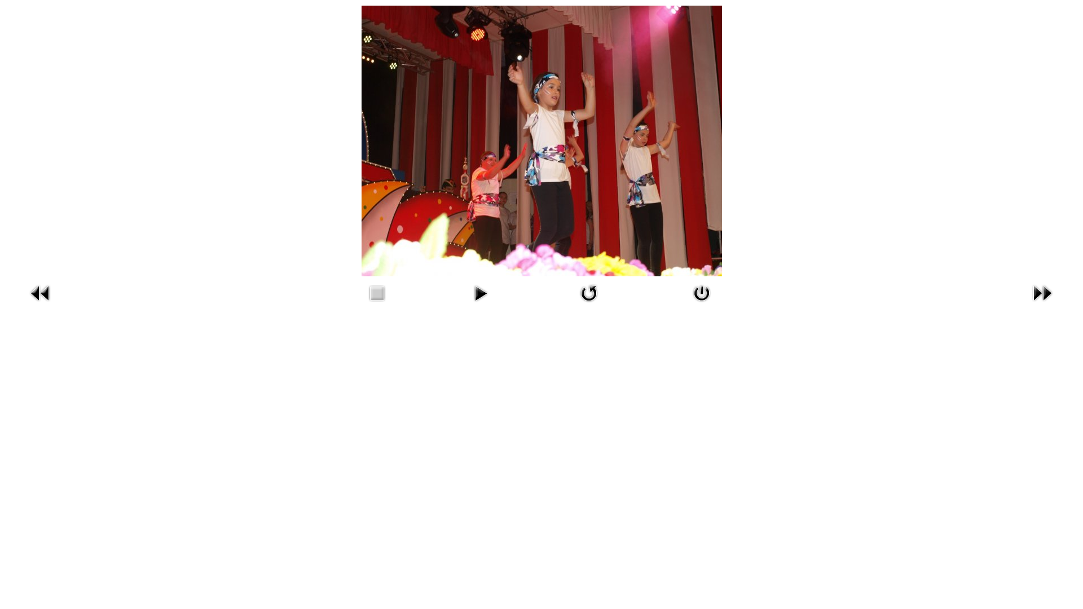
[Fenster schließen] (701, 304)
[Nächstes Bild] (1042, 304)
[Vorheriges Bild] (40, 304)
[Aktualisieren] (589, 304)
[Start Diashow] (480, 304)
